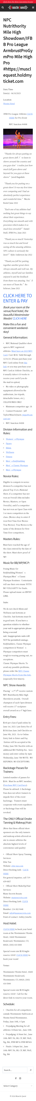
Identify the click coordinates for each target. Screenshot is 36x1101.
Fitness (9, 456)
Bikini (9, 447)
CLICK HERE (19, 318)
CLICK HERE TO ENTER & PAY (17, 298)
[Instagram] (20, 1078)
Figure (9, 443)
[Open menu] (33, 7)
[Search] (30, 1070)
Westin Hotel (9, 103)
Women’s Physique (15, 439)
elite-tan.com (17, 865)
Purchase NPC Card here (15, 785)
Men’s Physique (13, 469)
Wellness (10, 452)
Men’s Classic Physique (17, 465)
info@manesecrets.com (20, 913)
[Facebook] (16, 1078)
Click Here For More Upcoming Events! (18, 2)
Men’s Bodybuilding (15, 461)
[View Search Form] (2, 7)
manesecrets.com (19, 897)
